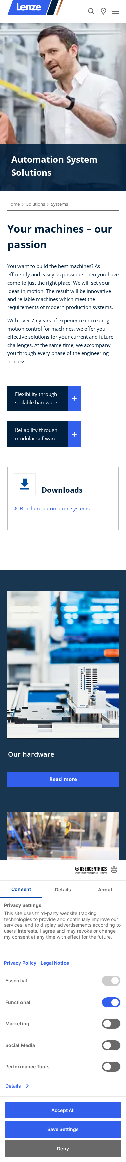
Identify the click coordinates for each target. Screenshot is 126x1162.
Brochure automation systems (55, 508)
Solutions (35, 204)
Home (13, 204)
